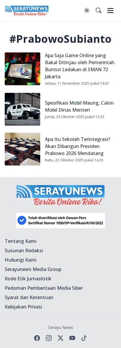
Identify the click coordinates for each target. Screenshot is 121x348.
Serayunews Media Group (33, 269)
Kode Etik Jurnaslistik (28, 278)
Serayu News (60, 327)
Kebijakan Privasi (23, 306)
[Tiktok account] (84, 338)
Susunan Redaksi (24, 250)
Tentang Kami (20, 241)
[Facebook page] (37, 338)
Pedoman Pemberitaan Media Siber (44, 288)
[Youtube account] (72, 338)
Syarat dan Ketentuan (29, 297)
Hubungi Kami (20, 260)
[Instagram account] (49, 338)
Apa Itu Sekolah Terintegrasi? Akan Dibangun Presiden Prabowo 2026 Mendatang (77, 146)
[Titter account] (60, 338)
